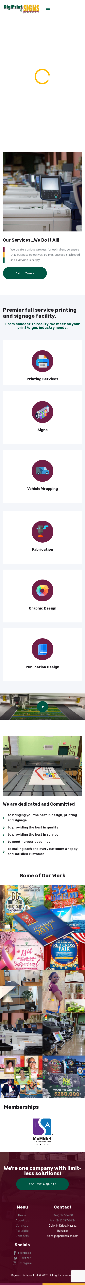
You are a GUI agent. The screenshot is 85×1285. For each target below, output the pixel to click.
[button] (25, 273)
